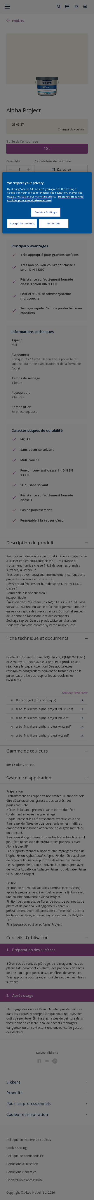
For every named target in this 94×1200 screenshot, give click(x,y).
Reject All (53, 223)
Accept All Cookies (22, 223)
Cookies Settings (46, 212)
